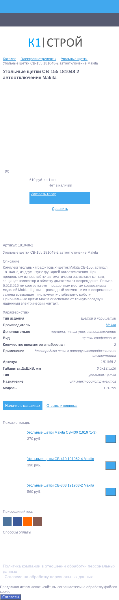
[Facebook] (17, 521)
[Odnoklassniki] (27, 521)
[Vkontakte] (7, 521)
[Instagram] (37, 521)
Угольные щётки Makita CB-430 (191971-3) (61, 432)
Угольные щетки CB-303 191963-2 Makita (60, 485)
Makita (111, 325)
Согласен (10, 597)
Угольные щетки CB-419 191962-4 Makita (60, 459)
